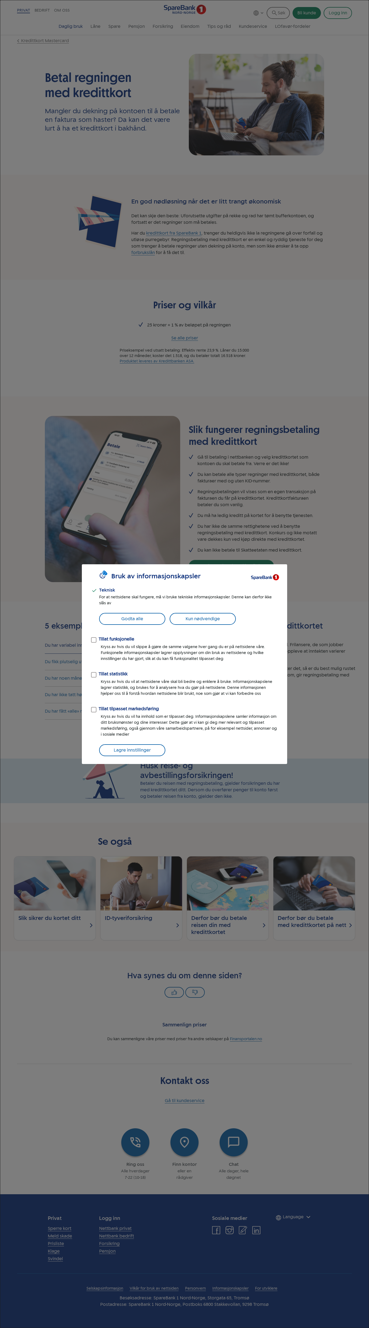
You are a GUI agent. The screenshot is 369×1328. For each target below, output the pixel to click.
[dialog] (184, 664)
